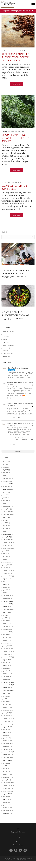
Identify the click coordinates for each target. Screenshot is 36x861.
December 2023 (7, 512)
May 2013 (5, 802)
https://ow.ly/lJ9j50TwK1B (23, 440)
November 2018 (7, 632)
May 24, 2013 (18, 182)
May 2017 (5, 668)
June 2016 (5, 699)
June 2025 (5, 467)
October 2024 (6, 486)
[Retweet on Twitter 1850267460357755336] (11, 418)
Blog (18, 837)
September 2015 (7, 724)
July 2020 (5, 615)
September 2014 (7, 757)
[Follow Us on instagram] (15, 850)
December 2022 (7, 540)
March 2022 (6, 559)
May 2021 (5, 587)
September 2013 (7, 791)
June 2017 (5, 665)
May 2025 (5, 470)
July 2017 (5, 662)
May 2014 (5, 769)
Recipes (5, 351)
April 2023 (5, 528)
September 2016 (7, 690)
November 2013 (7, 785)
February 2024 (7, 506)
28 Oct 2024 (11, 384)
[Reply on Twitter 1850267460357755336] (7, 418)
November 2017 (7, 651)
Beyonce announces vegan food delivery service (15, 138)
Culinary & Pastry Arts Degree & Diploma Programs (16, 274)
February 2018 (7, 643)
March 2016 (6, 707)
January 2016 (6, 713)
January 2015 (6, 746)
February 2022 (7, 562)
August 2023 (6, 517)
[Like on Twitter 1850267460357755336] (14, 418)
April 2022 (5, 556)
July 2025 (5, 464)
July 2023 (5, 520)
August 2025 (6, 461)
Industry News (6, 51)
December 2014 (7, 749)
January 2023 (6, 537)
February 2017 (7, 676)
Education (5, 339)
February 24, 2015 (20, 51)
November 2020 (7, 604)
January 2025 (6, 481)
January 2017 (6, 679)
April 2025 (5, 472)
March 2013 (6, 808)
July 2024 (5, 495)
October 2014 (6, 755)
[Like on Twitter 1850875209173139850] (14, 398)
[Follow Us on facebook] (11, 850)
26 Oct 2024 (11, 406)
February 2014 (7, 777)
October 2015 (6, 721)
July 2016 (5, 696)
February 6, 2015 (19, 132)
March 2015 (6, 741)
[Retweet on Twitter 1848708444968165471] (11, 445)
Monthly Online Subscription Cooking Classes (15, 315)
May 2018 (5, 634)
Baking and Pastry (8, 331)
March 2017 (6, 674)
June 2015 (5, 732)
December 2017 (7, 648)
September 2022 (7, 548)
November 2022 (7, 542)
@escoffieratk (29, 382)
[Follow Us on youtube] (25, 850)
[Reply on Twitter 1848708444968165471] (7, 445)
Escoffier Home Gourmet (15, 382)
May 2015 (5, 735)
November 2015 (7, 718)
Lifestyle (5, 348)
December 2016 (7, 682)
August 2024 (6, 492)
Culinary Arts (6, 334)
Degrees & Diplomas (18, 832)
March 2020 (6, 623)
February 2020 (7, 626)
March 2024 (6, 503)
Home (18, 829)
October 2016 (6, 688)
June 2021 (5, 584)
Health (4, 342)
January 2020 (6, 629)
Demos (5, 337)
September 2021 (7, 576)
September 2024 (7, 489)
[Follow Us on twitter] (20, 850)
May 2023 (5, 526)
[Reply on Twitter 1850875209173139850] (7, 398)
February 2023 (7, 534)
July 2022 (5, 551)
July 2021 (5, 581)
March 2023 (6, 531)
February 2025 (7, 478)
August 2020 (6, 612)
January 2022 (6, 565)
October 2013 (6, 788)
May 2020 (5, 621)
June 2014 (5, 766)
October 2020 (6, 607)
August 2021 (6, 579)
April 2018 (5, 637)
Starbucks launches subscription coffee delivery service (15, 57)
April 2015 (5, 738)
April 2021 (5, 590)
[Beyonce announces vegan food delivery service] (18, 111)
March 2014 (6, 774)
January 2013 (6, 813)
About (18, 842)
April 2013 (5, 805)
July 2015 (5, 729)
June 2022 (5, 553)
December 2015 (7, 715)
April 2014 (5, 771)
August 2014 (6, 760)
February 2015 (7, 743)
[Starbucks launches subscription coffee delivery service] (18, 31)
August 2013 (6, 794)
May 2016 (5, 702)
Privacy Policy (18, 845)
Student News (6, 353)
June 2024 (5, 498)
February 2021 (7, 595)
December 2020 (7, 601)
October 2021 (6, 573)
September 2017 (7, 657)
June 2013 (5, 799)
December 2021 (7, 567)
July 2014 (5, 763)
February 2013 (7, 810)
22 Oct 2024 (11, 425)
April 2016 (5, 704)
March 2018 (6, 640)
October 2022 (6, 545)
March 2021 (6, 593)
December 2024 (7, 484)
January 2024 (6, 509)
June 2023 (5, 523)
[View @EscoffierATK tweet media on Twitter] (32, 440)
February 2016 (7, 710)
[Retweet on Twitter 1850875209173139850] (11, 398)
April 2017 (5, 671)
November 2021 (7, 570)
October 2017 (6, 654)
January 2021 (6, 598)
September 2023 (7, 514)
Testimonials (6, 356)
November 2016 (7, 685)
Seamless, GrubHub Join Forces (14, 187)
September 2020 (7, 609)
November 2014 (7, 752)
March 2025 (6, 475)
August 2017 (6, 660)
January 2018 (6, 646)
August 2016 (6, 693)
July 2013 (5, 796)
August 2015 (6, 727)
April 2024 (5, 500)
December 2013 (7, 782)
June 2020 (5, 618)
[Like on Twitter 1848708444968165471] (14, 445)
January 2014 (6, 780)
